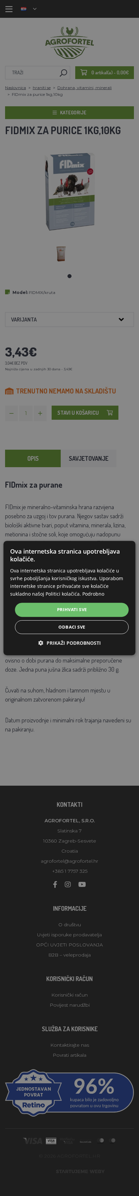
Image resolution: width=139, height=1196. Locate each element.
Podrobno (93, 594)
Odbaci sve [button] (71, 627)
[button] (69, 643)
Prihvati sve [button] (72, 609)
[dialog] (69, 598)
